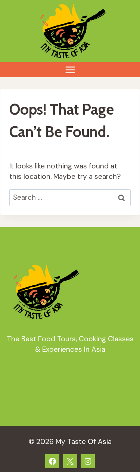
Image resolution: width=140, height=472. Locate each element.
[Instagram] (88, 461)
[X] (70, 461)
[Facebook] (52, 461)
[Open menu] (70, 69)
